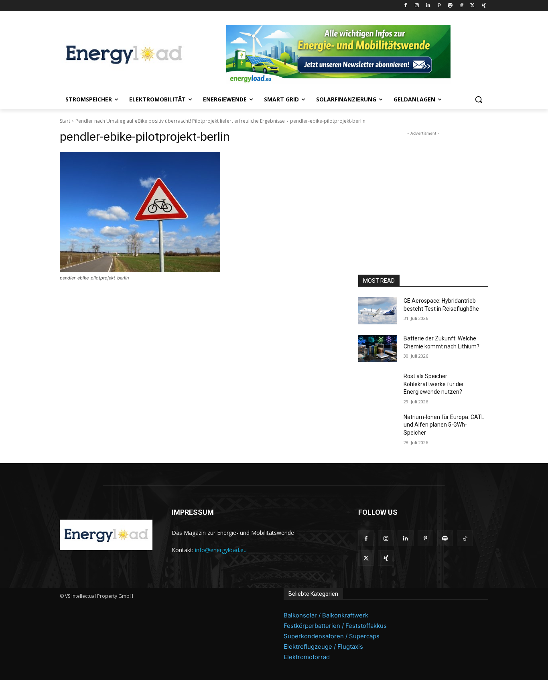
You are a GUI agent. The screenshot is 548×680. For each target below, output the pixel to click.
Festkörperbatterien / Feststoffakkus (335, 625)
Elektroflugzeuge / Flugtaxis (323, 646)
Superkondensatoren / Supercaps (332, 636)
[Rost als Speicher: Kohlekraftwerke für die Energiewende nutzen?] (377, 386)
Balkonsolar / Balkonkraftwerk (326, 615)
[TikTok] (461, 5)
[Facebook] (405, 5)
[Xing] (483, 5)
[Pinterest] (439, 5)
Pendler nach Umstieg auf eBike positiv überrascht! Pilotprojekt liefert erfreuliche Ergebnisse (180, 120)
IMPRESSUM (193, 512)
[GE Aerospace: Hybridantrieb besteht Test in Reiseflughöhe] (377, 310)
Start (65, 120)
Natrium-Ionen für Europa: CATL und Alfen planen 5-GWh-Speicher (444, 425)
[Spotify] (450, 5)
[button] (478, 99)
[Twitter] (472, 5)
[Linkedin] (427, 5)
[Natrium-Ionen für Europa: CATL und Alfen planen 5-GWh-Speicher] (377, 427)
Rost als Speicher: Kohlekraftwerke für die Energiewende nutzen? (433, 384)
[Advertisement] (423, 188)
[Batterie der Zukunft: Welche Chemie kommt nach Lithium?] (377, 348)
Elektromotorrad (307, 657)
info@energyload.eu (221, 550)
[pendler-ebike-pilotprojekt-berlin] (199, 212)
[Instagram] (416, 5)
